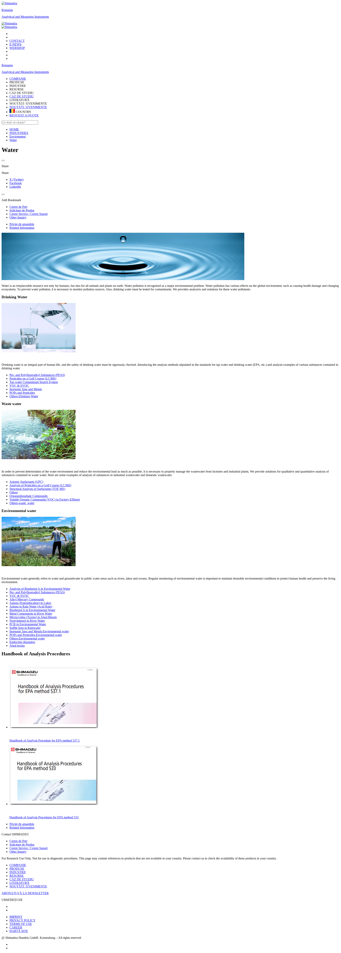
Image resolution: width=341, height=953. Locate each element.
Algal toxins (17, 645)
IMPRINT (15, 916)
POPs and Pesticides (22, 392)
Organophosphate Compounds (28, 496)
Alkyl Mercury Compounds (26, 599)
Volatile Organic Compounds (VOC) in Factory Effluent (44, 499)
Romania (7, 10)
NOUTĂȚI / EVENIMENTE (28, 107)
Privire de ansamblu (21, 224)
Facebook (15, 183)
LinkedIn (15, 186)
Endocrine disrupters (22, 642)
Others (13, 492)
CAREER (15, 927)
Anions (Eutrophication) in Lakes (30, 603)
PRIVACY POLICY (22, 920)
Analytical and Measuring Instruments (25, 16)
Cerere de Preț (18, 841)
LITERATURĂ (19, 883)
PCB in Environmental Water (27, 624)
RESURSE (16, 875)
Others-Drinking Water (23, 396)
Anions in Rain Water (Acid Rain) (30, 606)
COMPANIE (17, 865)
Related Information (21, 227)
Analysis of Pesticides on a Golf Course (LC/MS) (40, 485)
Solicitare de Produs (21, 844)
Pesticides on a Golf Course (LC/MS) (32, 378)
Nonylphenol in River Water (27, 620)
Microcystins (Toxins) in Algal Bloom (33, 617)
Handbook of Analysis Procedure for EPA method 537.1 (44, 740)
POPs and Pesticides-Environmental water (35, 635)
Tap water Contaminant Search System (33, 382)
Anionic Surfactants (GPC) (26, 481)
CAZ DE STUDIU (21, 96)
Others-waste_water (21, 503)
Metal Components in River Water (30, 613)
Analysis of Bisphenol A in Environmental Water (39, 588)
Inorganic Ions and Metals (25, 389)
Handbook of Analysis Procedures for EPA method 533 (44, 817)
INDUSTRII (17, 872)
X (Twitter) (16, 179)
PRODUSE (16, 868)
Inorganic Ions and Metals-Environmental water (39, 631)
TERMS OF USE (20, 924)
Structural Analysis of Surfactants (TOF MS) (37, 489)
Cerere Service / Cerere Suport (28, 848)
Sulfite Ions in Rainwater (24, 627)
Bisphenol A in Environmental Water (32, 610)
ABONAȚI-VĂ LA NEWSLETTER (25, 893)
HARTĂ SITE (18, 931)
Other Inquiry (17, 851)
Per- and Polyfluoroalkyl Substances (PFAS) (37, 375)
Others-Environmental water (27, 638)
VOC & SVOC (19, 385)
